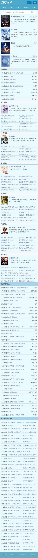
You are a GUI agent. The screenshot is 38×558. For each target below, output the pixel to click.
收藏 (11, 7)
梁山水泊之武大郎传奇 (7, 207)
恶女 (9, 539)
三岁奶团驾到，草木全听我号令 (15, 336)
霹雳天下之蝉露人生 (25, 237)
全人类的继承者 (12, 477)
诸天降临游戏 (5, 240)
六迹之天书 (4, 159)
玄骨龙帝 (9, 362)
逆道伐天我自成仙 (12, 392)
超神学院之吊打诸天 (7, 281)
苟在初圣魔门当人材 (17, 16)
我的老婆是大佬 (5, 187)
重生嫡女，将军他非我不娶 (14, 297)
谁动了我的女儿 (5, 190)
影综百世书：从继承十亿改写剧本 (16, 294)
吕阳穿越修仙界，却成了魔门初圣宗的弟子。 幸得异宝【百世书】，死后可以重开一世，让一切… (24, 21)
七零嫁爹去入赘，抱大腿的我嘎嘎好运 (17, 287)
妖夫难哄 (9, 333)
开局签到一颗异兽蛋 (7, 151)
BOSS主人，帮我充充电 (26, 270)
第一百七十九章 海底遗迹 (29, 432)
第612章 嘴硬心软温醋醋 (29, 422)
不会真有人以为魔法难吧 (13, 372)
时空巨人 (21, 129)
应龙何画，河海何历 (25, 151)
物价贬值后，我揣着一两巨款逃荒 (16, 343)
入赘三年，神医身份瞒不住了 (15, 327)
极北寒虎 (10, 481)
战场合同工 (22, 212)
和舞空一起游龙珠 (24, 248)
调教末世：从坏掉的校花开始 (9, 273)
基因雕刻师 (22, 268)
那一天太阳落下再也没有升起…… (23, 46)
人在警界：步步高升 (13, 471)
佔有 (9, 520)
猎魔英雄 (3, 126)
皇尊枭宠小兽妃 (11, 79)
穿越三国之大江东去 (25, 220)
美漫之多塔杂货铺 (24, 281)
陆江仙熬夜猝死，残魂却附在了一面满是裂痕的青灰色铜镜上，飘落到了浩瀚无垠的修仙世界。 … (24, 61)
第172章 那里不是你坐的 (29, 429)
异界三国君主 (23, 240)
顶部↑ (33, 555)
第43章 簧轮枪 (26, 451)
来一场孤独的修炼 (6, 129)
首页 (4, 555)
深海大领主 (4, 270)
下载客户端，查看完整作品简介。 (18, 169)
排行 (4, 7)
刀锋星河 (21, 149)
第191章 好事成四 (27, 487)
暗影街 (21, 273)
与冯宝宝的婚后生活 (12, 320)
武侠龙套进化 (5, 146)
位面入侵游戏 (5, 268)
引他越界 (9, 389)
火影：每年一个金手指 (13, 349)
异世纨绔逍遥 (23, 118)
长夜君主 (3, 118)
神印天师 (10, 513)
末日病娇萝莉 (5, 237)
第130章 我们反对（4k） (29, 477)
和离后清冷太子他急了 (25, 209)
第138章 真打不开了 (28, 523)
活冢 (8, 340)
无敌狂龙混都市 (11, 99)
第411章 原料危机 (27, 520)
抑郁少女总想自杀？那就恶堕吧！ (16, 369)
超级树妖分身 (5, 248)
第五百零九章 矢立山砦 (29, 484)
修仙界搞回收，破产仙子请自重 (15, 366)
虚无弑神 (21, 121)
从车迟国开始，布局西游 (15, 445)
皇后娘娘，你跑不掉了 (7, 220)
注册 (35, 2)
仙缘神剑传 (12, 136)
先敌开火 (10, 458)
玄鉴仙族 (14, 56)
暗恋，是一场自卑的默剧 (13, 353)
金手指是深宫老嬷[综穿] (8, 217)
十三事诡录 (10, 323)
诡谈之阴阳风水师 (6, 278)
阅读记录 (25, 7)
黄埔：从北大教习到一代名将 (15, 382)
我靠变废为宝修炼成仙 (25, 159)
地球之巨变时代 (23, 276)
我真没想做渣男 (11, 89)
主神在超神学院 (23, 250)
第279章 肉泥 (26, 442)
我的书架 (13, 555)
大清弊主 (3, 215)
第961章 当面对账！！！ (29, 474)
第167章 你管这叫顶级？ (29, 530)
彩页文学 (6, 2)
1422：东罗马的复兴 (12, 310)
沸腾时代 (10, 425)
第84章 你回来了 (27, 539)
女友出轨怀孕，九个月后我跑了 (15, 379)
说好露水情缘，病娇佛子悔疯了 (15, 415)
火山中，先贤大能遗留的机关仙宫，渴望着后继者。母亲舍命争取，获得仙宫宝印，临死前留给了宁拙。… (24, 35)
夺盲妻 (9, 411)
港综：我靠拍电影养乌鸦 (13, 385)
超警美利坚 (4, 182)
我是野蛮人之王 (11, 96)
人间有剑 (10, 468)
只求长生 (3, 154)
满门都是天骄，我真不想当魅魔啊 (16, 314)
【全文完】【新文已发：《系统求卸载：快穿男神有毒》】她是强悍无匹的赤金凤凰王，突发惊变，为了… (22, 110)
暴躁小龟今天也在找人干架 (27, 207)
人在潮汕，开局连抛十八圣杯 (15, 405)
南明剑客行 (10, 304)
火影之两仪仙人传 (24, 245)
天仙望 (3, 124)
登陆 (29, 2)
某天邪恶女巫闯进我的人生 (27, 278)
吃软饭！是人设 (11, 376)
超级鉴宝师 (22, 179)
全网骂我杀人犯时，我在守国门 (15, 402)
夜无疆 (13, 43)
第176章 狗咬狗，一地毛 (29, 510)
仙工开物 (14, 29)
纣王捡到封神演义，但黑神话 (27, 157)
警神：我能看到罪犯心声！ (14, 408)
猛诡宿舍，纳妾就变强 (14, 549)
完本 (17, 7)
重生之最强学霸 (23, 184)
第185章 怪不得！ (27, 438)
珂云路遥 (21, 146)
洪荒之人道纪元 (5, 157)
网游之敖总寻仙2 (11, 398)
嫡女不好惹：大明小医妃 (13, 92)
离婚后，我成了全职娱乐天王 (15, 73)
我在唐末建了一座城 (12, 300)
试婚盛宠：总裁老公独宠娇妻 (15, 86)
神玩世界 (3, 242)
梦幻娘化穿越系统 (24, 242)
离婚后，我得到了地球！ (13, 330)
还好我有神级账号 (24, 124)
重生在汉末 (10, 76)
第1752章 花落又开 (28, 481)
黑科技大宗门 (5, 121)
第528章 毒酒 (26, 536)
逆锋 (2, 250)
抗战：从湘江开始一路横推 (14, 359)
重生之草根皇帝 (5, 209)
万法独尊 (21, 154)
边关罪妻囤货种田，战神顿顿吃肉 (16, 346)
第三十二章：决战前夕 (29, 435)
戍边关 (3, 212)
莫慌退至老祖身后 (13, 442)
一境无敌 (3, 149)
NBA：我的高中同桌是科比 (14, 307)
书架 (33, 7)
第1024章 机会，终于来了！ (30, 546)
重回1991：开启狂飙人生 (8, 184)
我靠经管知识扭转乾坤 (13, 395)
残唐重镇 (10, 435)
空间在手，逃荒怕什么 (25, 215)
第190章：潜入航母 (28, 504)
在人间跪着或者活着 (25, 190)
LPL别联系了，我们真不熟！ (17, 227)
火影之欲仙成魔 (5, 245)
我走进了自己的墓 (12, 317)
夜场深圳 (21, 187)
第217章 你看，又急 (28, 543)
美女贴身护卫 (23, 126)
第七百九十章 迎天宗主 (29, 468)
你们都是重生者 (13, 258)
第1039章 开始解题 (28, 517)
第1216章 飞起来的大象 (29, 458)
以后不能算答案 (11, 356)
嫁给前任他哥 (23, 217)
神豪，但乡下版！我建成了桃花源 (16, 291)
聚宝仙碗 (10, 497)
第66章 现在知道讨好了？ (29, 455)
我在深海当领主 (11, 83)
